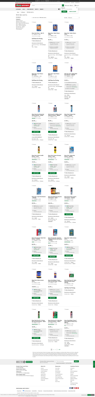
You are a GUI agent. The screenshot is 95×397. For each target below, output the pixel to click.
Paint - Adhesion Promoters (21, 24)
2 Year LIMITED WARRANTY (37, 137)
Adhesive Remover (19, 20)
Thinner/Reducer (19, 29)
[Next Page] (57, 349)
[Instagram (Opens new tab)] (74, 387)
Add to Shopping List (37, 40)
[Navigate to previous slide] (15, 1)
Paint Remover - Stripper (20, 26)
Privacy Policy (34, 395)
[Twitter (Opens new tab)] (72, 387)
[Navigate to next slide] (79, 1)
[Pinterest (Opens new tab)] (78, 387)
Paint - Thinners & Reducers (21, 25)
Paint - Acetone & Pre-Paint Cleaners (22, 23)
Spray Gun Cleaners (19, 27)
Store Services (30, 9)
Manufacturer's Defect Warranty (37, 43)
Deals (23, 9)
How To (36, 9)
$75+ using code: (47, 0)
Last (59, 349)
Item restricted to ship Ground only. (71, 82)
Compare (34, 22)
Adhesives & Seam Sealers (20, 21)
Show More (66, 98)
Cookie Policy (28, 395)
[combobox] (47, 5)
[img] (76, 7)
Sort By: (65, 17)
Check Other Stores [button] (74, 86)
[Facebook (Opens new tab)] (70, 387)
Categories (18, 9)
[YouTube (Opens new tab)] (76, 387)
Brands (41, 9)
